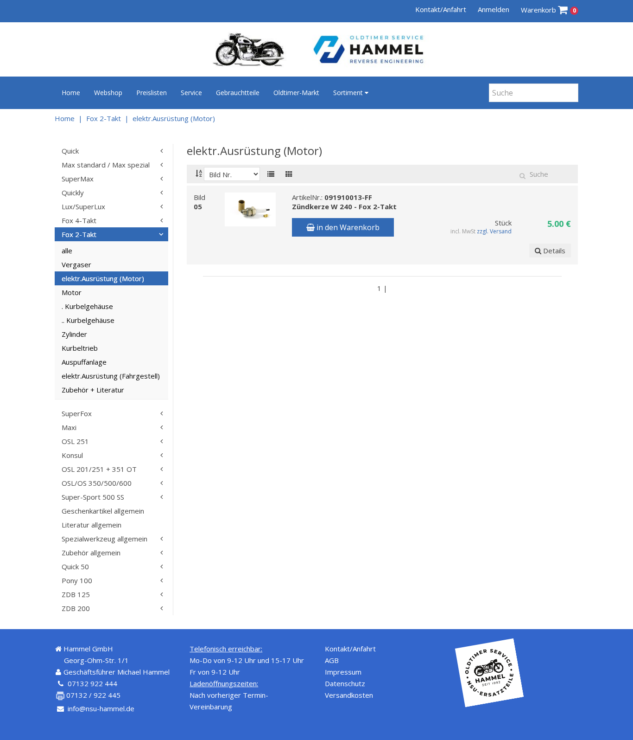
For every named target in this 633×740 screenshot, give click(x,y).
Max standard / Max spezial (106, 164)
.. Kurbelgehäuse (88, 320)
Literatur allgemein (91, 524)
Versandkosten (349, 695)
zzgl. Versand (494, 231)
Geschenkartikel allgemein (103, 510)
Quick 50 (75, 566)
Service (191, 92)
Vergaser (76, 264)
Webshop (108, 92)
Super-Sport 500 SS (93, 497)
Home (71, 92)
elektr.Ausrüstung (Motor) (174, 118)
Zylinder (74, 334)
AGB (332, 660)
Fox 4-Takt (79, 220)
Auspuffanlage (84, 362)
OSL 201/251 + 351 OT (99, 469)
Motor (72, 292)
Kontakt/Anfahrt (440, 9)
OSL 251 (75, 441)
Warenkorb (548, 9)
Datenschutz (345, 683)
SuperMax (78, 178)
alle (67, 250)
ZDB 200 (76, 608)
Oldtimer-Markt (296, 92)
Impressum (343, 671)
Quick (70, 150)
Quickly (73, 192)
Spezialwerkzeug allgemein (104, 538)
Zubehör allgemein (91, 552)
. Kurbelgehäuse (87, 306)
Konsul (72, 455)
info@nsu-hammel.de (101, 708)
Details (553, 250)
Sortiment (349, 92)
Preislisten (151, 92)
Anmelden (493, 9)
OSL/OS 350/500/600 (97, 483)
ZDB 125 (76, 594)
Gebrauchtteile (238, 92)
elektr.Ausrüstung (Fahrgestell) (111, 375)
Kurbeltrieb (80, 348)
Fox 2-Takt (103, 118)
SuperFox (77, 413)
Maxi (69, 427)
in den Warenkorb (347, 227)
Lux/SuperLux (83, 206)
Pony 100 (77, 580)
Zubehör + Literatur (93, 389)
